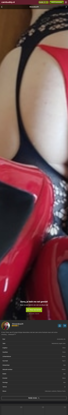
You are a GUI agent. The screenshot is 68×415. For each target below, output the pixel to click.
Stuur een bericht (35, 310)
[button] (60, 325)
